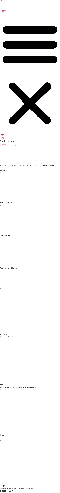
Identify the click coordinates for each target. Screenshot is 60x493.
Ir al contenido (3, 0)
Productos (4, 11)
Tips (3, 13)
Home (3, 8)
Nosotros (4, 10)
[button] (30, 74)
